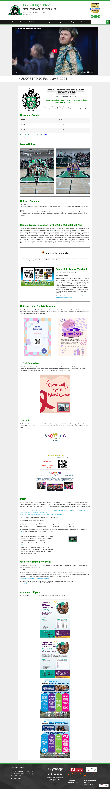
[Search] (107, 22)
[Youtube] (95, 16)
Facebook (82, 107)
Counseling (57, 22)
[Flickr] (57, 774)
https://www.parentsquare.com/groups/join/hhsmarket (34, 578)
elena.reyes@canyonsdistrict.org (28, 583)
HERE (49, 425)
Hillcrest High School (37, 5)
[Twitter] (48, 774)
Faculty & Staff (16, 22)
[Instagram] (98, 16)
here (21, 531)
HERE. (45, 135)
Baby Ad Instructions (83, 296)
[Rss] (61, 774)
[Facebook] (92, 16)
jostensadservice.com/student (64, 297)
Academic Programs (71, 22)
